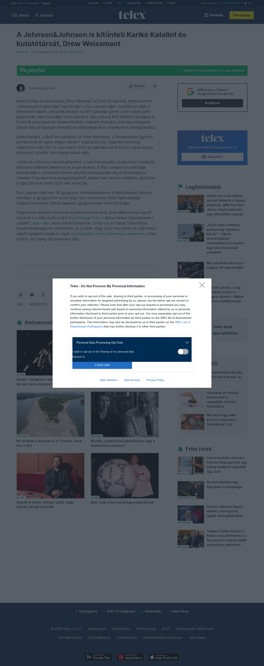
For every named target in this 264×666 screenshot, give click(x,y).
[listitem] (130, 342)
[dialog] (132, 333)
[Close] (203, 286)
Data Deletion (109, 380)
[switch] (183, 351)
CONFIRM (102, 365)
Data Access (132, 380)
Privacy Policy (155, 380)
